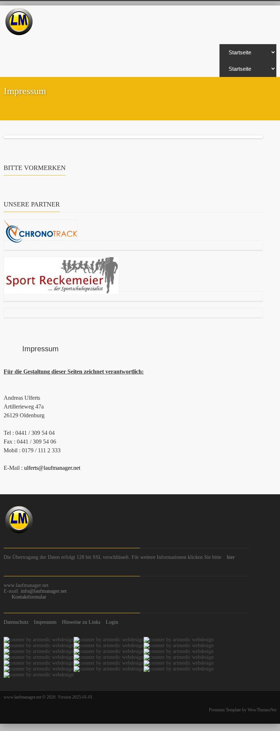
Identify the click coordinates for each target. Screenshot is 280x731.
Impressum (45, 622)
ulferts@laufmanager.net (52, 468)
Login (112, 622)
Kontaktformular (29, 597)
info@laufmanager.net (44, 591)
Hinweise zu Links (81, 622)
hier (231, 557)
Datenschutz (16, 622)
